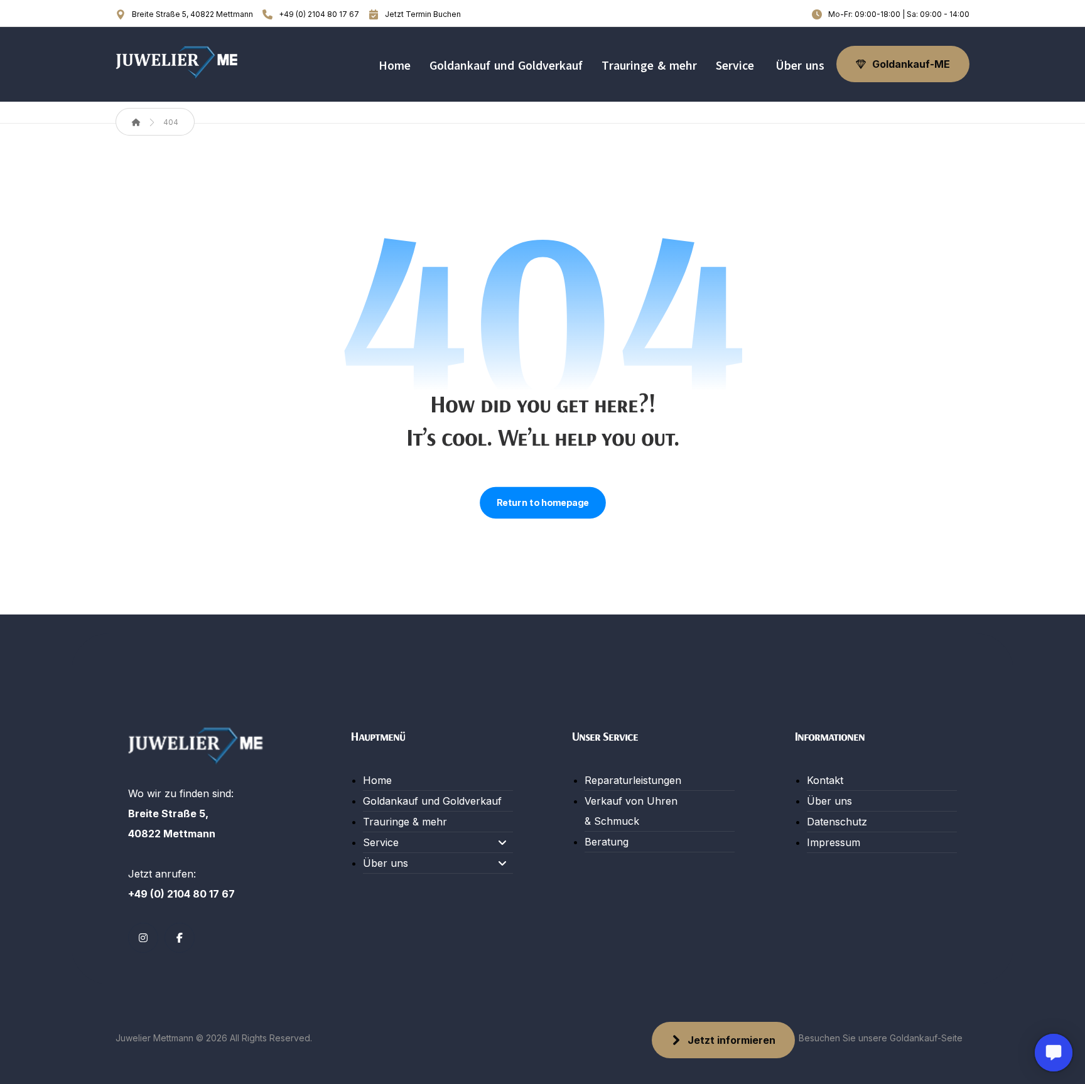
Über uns (385, 863)
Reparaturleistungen (633, 780)
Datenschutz (837, 821)
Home (377, 780)
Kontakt (825, 780)
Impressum (833, 842)
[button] (143, 938)
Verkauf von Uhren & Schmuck (631, 811)
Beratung (607, 841)
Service (381, 842)
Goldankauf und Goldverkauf (432, 801)
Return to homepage (543, 502)
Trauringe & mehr (405, 821)
